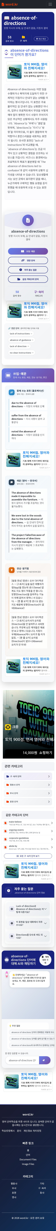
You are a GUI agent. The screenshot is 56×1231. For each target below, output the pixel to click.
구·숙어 (42, 1188)
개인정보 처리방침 (32, 1130)
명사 (14, 1197)
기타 (42, 1183)
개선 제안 (42, 38)
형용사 (14, 1183)
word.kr (11, 4)
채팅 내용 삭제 (45, 959)
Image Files (28, 1164)
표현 (14, 1192)
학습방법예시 (8, 1130)
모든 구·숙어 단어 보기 (29, 856)
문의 (19, 1130)
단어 (28, 1154)
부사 (14, 1188)
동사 (42, 1192)
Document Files (28, 1159)
